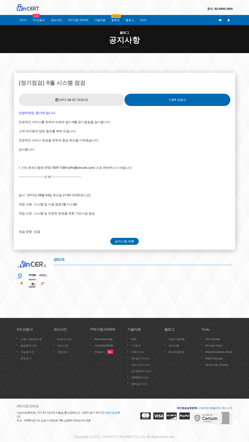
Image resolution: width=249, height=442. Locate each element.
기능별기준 (27, 352)
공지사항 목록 (124, 241)
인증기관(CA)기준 (31, 339)
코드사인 (56, 20)
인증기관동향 (176, 339)
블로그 (130, 20)
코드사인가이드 (140, 364)
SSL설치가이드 (140, 358)
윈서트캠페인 (176, 352)
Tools (143, 20)
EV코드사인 (64, 339)
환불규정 (215, 408)
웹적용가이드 (139, 383)
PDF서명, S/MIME (78, 20)
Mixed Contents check (218, 352)
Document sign (103, 339)
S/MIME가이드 (140, 377)
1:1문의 (135, 345)
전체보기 (25, 358)
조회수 (177, 100)
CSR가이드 (137, 352)
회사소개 (227, 408)
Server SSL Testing (216, 364)
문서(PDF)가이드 (141, 371)
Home (23, 20)
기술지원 (100, 20)
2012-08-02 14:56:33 (73, 100)
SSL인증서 (39, 18)
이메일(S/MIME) (103, 345)
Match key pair (214, 358)
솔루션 (115, 18)
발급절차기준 (28, 345)
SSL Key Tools (213, 345)
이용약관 (204, 408)
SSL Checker (212, 339)
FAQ (133, 339)
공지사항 (173, 345)
